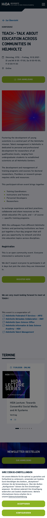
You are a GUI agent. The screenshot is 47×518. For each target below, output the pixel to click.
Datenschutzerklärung (18, 497)
